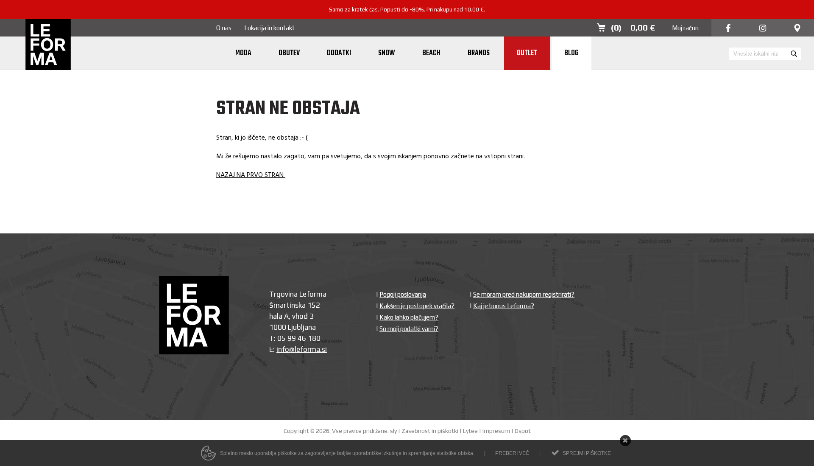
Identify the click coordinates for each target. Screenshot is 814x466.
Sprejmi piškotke (587, 453)
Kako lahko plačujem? (408, 317)
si (324, 349)
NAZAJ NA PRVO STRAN (250, 175)
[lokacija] (797, 29)
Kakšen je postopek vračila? (416, 305)
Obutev (289, 53)
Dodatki (339, 53)
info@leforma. (299, 349)
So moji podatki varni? (408, 328)
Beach (431, 53)
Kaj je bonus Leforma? (503, 305)
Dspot (523, 430)
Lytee (470, 430)
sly (393, 430)
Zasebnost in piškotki (429, 430)
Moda (243, 53)
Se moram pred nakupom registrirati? (523, 294)
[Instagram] (763, 29)
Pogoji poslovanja (402, 294)
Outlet (527, 53)
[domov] (48, 45)
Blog (571, 53)
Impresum (496, 430)
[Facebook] (728, 29)
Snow (386, 53)
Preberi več (512, 453)
